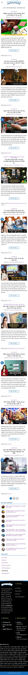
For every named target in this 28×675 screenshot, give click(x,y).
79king (14, 656)
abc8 (5, 665)
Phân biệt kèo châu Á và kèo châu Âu (14, 259)
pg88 (15, 647)
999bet (2, 656)
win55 (8, 665)
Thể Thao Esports (6, 568)
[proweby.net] (14, 2)
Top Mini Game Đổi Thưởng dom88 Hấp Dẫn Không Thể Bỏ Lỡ (14, 161)
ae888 (20, 658)
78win (24, 658)
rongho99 (19, 652)
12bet (26, 654)
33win (5, 667)
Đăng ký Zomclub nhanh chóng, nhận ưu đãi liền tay (14, 355)
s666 (8, 647)
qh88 (1, 661)
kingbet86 (17, 650)
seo (21, 17)
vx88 (10, 652)
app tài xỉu (10, 667)
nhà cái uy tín (7, 648)
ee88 (5, 663)
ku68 (4, 658)
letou (5, 650)
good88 (18, 656)
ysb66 (6, 652)
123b (4, 661)
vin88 (11, 647)
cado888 (25, 661)
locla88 (20, 659)
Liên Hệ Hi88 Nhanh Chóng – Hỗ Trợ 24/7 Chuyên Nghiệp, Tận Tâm (14, 451)
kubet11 (24, 648)
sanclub (10, 663)
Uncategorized (5, 573)
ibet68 (12, 650)
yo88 (24, 652)
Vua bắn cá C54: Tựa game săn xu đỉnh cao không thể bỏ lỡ (15, 511)
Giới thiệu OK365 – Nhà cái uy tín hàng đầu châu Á (14, 403)
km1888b (14, 652)
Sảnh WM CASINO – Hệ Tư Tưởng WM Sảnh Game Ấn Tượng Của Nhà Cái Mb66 (16, 530)
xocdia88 (14, 663)
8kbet (1, 665)
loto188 (19, 654)
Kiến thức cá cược (19, 156)
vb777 (22, 654)
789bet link (21, 667)
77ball (12, 659)
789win (2, 663)
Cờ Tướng (4, 557)
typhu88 (20, 663)
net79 (10, 656)
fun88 (1, 648)
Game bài (6, 156)
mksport (16, 661)
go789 (8, 658)
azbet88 (2, 652)
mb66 (23, 659)
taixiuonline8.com (4, 654)
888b (18, 647)
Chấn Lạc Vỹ (21, 165)
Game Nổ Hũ (11, 156)
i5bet (16, 658)
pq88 (8, 650)
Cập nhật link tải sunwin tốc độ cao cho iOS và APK (14, 111)
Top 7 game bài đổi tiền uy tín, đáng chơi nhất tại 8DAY (16, 525)
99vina (24, 663)
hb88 (5, 659)
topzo (8, 659)
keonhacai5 (24, 656)
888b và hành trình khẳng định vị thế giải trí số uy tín (14, 14)
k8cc (1, 647)
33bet (22, 650)
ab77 (16, 659)
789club (15, 667)
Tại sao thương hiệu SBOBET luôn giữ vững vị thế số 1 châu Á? (14, 63)
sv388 (5, 647)
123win (6, 656)
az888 (1, 659)
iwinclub (11, 661)
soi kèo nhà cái (18, 648)
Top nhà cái (14, 11)
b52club (17, 665)
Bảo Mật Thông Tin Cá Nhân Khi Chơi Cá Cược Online (14, 307)
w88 (12, 648)
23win (25, 647)
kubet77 (13, 658)
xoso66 (13, 665)
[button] (2, 2)
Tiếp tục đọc (14, 50)
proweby (18, 673)
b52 (7, 661)
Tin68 (1, 667)
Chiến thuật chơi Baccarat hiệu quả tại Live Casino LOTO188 (15, 539)
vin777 (1, 650)
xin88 (22, 647)
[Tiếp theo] (17, 498)
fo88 (21, 665)
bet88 (14, 654)
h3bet (25, 650)
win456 (20, 661)
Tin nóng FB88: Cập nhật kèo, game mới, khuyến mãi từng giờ (14, 211)
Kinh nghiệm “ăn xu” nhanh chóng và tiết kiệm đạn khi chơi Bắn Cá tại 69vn (15, 535)
